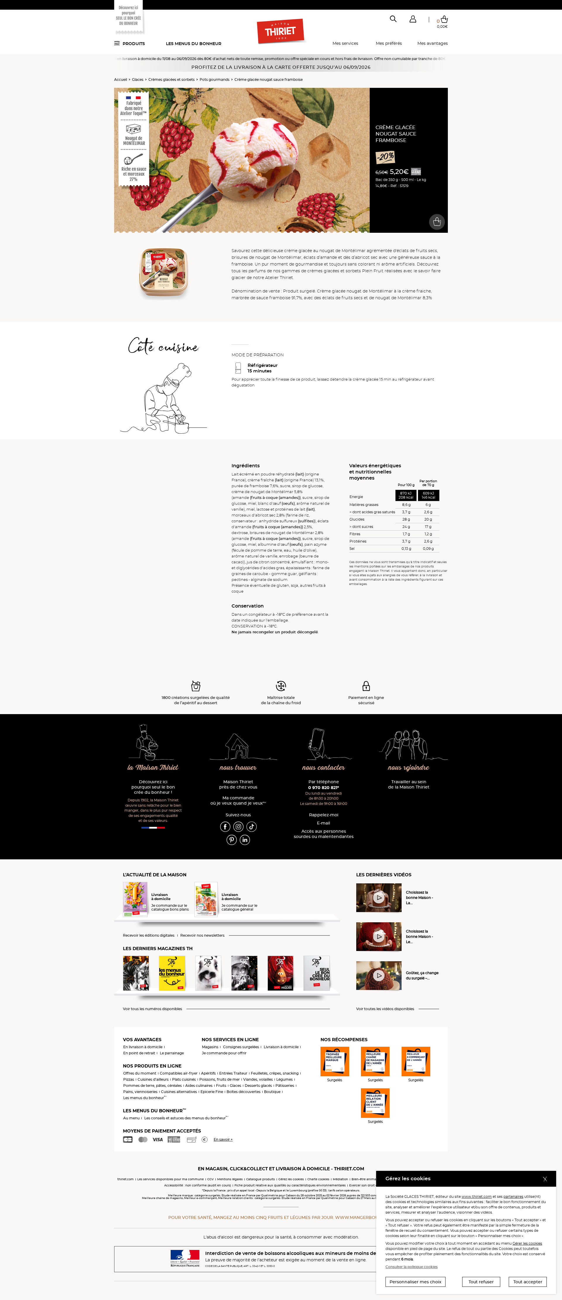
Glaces (137, 79)
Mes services (345, 43)
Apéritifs (208, 1073)
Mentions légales (230, 1179)
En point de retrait (139, 1053)
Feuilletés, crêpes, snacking (275, 1073)
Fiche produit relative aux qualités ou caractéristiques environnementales (290, 1185)
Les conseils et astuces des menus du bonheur (186, 1118)
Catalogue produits (260, 1179)
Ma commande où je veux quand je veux (238, 801)
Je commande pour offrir (224, 1053)
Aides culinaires (199, 1085)
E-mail (323, 823)
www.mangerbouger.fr (364, 1217)
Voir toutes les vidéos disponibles (385, 1009)
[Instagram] (238, 826)
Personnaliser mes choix (415, 1281)
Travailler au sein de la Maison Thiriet (408, 784)
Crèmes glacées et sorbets (171, 79)
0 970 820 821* (323, 787)
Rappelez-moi (323, 814)
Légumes (284, 1079)
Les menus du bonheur (193, 43)
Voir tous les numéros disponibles (152, 1009)
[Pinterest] (232, 839)
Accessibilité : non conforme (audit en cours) (197, 1185)
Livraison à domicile (281, 1047)
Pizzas (128, 1079)
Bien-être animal (364, 1179)
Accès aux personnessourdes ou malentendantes (324, 834)
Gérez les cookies (291, 1179)
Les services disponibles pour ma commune (170, 1179)
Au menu (131, 1118)
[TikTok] (251, 826)
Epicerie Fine (212, 1091)
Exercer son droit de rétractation (373, 1185)
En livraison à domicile (142, 1047)
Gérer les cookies (527, 1243)
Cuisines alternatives (179, 1091)
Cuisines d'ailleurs (153, 1079)
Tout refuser (481, 1281)
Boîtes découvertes (244, 1091)
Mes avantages (432, 43)
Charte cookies (318, 1179)
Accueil (120, 79)
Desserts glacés (258, 1085)
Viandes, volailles (258, 1079)
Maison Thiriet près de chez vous (238, 784)
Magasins (210, 1047)
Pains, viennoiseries (140, 1091)
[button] (412, 20)
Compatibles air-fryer (179, 1073)
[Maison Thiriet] (281, 31)
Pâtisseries (284, 1085)
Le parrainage (172, 1053)
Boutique (272, 1091)
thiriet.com (125, 1179)
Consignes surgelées (241, 1047)
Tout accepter (527, 1281)
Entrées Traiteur (233, 1073)
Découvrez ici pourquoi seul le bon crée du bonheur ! (153, 787)
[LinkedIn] (245, 839)
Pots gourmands (214, 79)
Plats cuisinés (184, 1079)
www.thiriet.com (477, 1196)
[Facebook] (225, 826)
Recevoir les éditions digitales (148, 935)
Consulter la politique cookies (411, 1267)
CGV (210, 1179)
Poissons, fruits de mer (219, 1079)
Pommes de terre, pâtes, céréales (152, 1085)
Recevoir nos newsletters (202, 935)
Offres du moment (139, 1073)
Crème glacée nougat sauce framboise (268, 79)
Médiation (340, 1179)
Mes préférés (389, 43)
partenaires (513, 1196)
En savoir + (223, 1139)
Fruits (221, 1085)
